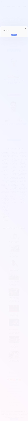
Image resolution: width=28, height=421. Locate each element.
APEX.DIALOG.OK (14, 35)
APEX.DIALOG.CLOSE (25, 28)
